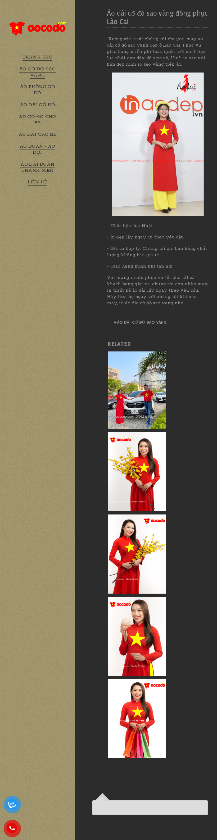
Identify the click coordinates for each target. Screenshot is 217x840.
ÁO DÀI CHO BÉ (37, 134)
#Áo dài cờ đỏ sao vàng (140, 322)
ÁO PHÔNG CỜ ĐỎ (37, 90)
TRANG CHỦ (37, 57)
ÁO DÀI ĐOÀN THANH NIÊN (37, 167)
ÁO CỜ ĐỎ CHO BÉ (37, 120)
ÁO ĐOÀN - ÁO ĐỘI (37, 149)
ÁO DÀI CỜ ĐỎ (37, 105)
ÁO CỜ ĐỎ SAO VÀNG (37, 72)
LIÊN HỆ (37, 182)
